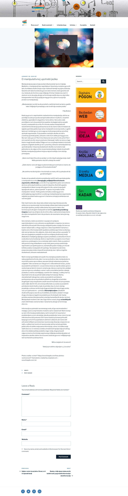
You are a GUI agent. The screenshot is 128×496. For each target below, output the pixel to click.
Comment (26, 394)
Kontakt (92, 25)
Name (24, 420)
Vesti (26, 370)
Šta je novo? (35, 25)
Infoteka (72, 25)
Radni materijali (47, 25)
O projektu (83, 25)
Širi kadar (28, 373)
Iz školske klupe (61, 25)
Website (25, 439)
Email (24, 429)
